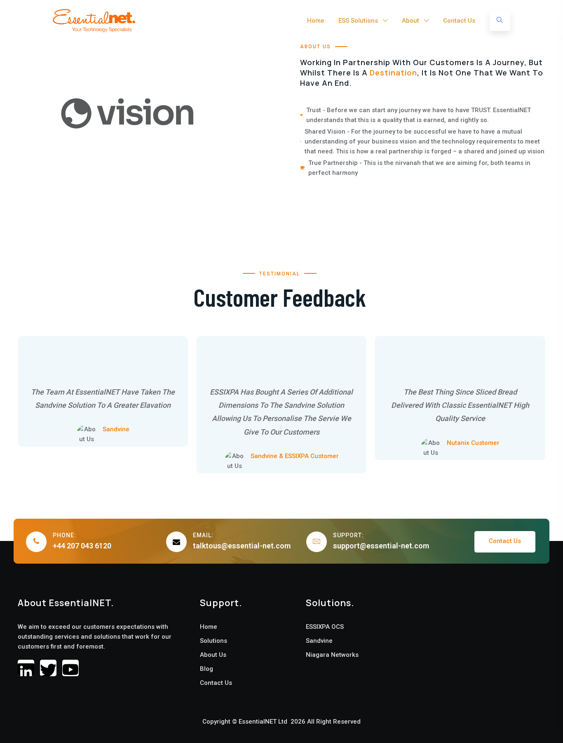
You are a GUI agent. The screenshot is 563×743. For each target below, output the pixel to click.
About (410, 20)
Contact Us (459, 20)
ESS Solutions (358, 20)
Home (315, 20)
